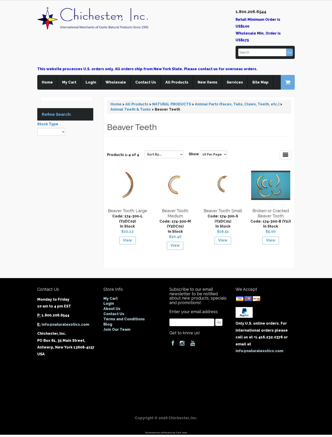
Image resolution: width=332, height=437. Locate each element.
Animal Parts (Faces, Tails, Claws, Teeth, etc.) (237, 104)
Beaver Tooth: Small (223, 210)
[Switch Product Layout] (285, 155)
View (127, 240)
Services (235, 82)
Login (91, 82)
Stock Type (47, 124)
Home (47, 82)
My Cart (69, 82)
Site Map (260, 82)
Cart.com (181, 432)
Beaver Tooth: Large (127, 210)
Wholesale (115, 82)
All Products (176, 82)
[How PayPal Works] (244, 312)
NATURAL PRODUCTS (171, 104)
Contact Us (145, 82)
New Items (207, 82)
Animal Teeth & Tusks (130, 109)
